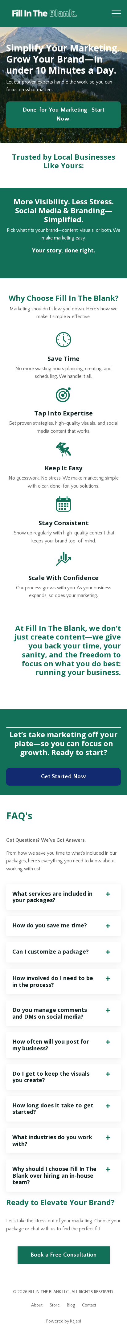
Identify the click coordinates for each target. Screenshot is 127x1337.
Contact (89, 1305)
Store (55, 1305)
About (37, 1305)
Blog (71, 1305)
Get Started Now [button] (63, 776)
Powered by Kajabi (63, 1321)
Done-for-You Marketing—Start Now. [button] (64, 114)
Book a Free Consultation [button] (64, 1255)
